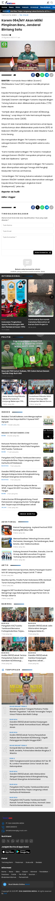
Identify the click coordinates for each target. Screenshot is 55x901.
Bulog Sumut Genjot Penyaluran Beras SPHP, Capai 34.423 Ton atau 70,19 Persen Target (21, 488)
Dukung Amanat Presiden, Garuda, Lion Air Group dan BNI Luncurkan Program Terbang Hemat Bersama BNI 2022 (33, 554)
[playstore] (23, 853)
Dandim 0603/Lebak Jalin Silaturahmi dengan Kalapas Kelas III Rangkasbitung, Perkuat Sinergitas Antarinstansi (21, 474)
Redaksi (5, 35)
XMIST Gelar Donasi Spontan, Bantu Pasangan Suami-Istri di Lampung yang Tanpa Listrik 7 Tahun (27, 571)
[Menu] (3, 2)
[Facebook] (33, 75)
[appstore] (8, 853)
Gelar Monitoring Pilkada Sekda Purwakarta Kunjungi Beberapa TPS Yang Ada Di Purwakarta (13, 400)
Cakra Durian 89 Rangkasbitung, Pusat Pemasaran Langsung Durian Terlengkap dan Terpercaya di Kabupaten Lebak (21, 502)
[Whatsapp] (13, 841)
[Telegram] (47, 75)
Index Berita (27, 514)
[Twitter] (38, 75)
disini (27, 884)
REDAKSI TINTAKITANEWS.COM (15, 433)
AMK (5, 893)
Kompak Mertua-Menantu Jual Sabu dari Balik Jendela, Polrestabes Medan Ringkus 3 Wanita (30, 750)
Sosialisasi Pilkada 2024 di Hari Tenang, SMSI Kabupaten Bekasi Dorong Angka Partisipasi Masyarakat (41, 401)
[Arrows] (3, 297)
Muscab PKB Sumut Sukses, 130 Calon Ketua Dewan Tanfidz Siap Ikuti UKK (25, 372)
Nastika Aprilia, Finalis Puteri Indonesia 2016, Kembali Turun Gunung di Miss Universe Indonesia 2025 (26, 581)
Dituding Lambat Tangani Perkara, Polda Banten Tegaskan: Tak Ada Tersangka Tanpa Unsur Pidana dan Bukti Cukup (31, 712)
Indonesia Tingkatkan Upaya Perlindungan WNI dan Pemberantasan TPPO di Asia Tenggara (13, 326)
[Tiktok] (31, 841)
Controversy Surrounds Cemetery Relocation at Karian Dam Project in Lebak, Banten (39, 323)
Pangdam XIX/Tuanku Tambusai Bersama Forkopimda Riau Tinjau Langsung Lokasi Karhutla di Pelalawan (21, 460)
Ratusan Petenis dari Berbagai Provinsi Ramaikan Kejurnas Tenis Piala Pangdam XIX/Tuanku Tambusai (21, 446)
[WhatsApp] (42, 75)
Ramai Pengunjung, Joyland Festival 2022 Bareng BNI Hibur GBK (32, 528)
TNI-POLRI (24, 15)
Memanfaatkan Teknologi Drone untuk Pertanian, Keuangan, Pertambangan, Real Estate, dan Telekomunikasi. (33, 541)
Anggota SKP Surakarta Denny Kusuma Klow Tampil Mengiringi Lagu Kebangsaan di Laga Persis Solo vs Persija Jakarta (26, 593)
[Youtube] (27, 841)
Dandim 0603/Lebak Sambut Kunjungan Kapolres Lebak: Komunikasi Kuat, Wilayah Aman (40, 660)
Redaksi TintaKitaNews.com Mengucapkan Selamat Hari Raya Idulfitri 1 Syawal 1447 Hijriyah (22, 419)
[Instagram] (22, 841)
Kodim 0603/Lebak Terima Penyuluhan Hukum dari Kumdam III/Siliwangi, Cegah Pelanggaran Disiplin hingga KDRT (14, 660)
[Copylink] (51, 75)
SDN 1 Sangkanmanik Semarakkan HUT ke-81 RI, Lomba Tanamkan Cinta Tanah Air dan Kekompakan (30, 764)
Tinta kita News (9, 15)
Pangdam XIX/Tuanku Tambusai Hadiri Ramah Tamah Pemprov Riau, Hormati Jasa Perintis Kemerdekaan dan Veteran (30, 802)
